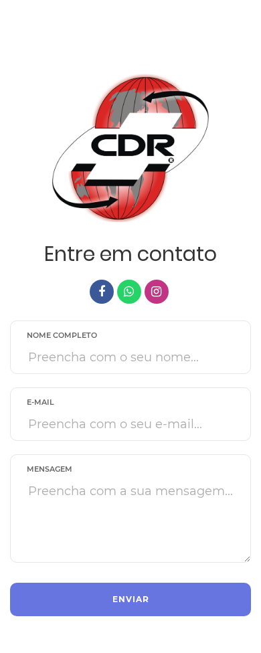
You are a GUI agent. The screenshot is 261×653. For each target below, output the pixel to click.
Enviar (130, 599)
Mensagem (49, 469)
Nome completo (62, 335)
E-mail (40, 402)
